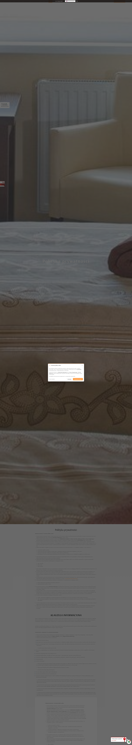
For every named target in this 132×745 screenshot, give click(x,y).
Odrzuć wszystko (52, 379)
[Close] (76, 1)
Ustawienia (69, 379)
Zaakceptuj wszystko (78, 379)
